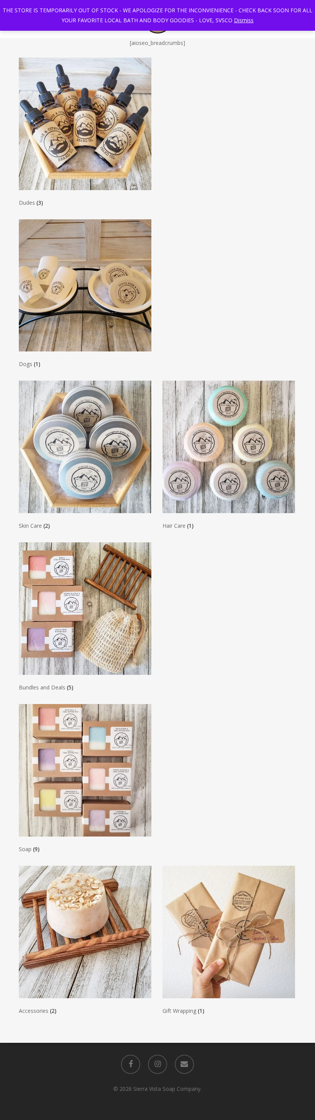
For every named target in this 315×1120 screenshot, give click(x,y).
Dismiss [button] (244, 20)
